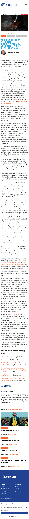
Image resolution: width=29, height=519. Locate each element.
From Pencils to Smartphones (10, 440)
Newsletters (17, 486)
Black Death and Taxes (8, 357)
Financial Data (3, 491)
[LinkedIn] (7, 386)
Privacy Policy (3, 493)
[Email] (10, 386)
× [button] (27, 503)
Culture (4, 35)
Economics (4, 437)
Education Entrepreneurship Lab (6, 498)
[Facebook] (2, 386)
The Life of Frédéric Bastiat (9, 450)
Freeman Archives (18, 491)
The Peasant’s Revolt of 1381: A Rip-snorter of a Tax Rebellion (14, 379)
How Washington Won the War (10, 430)
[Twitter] (5, 386)
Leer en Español (24, 14)
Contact (2, 486)
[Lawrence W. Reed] (3, 52)
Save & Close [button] (14, 512)
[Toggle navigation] (26, 5)
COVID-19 (18, 35)
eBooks (16, 489)
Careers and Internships (5, 488)
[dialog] (14, 510)
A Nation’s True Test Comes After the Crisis (13, 262)
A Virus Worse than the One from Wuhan (14, 264)
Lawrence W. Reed (13, 52)
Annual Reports (3, 489)
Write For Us (17, 488)
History (25, 35)
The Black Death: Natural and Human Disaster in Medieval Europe (14, 364)
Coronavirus (10, 35)
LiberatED (2, 500)
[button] (14, 516)
